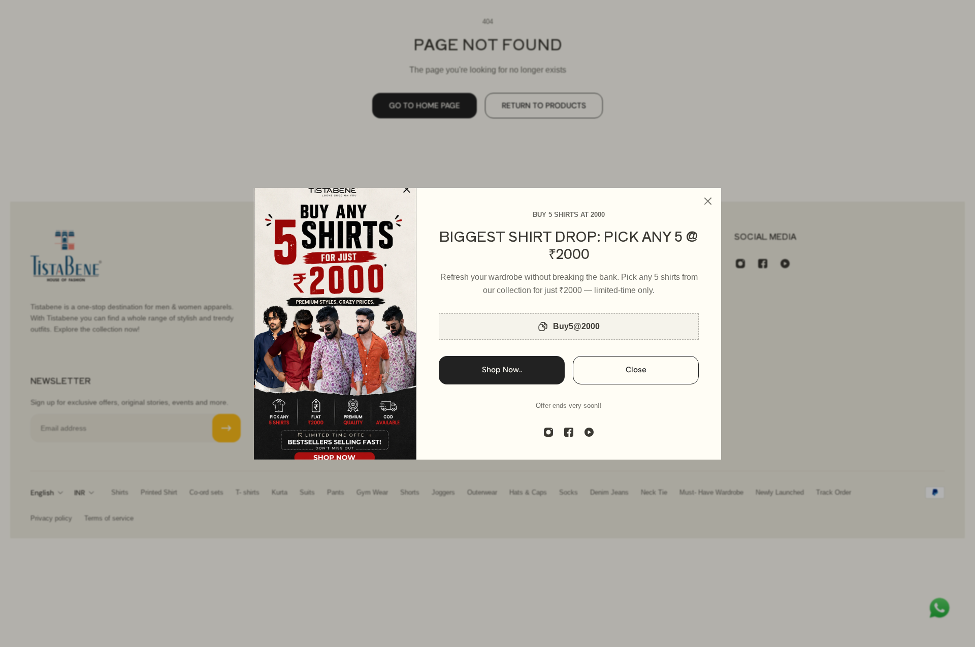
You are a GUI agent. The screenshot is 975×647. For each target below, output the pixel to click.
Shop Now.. (502, 370)
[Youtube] (589, 432)
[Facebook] (569, 432)
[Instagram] (548, 432)
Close (636, 370)
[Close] (708, 201)
